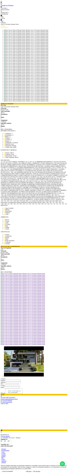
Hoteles (3, 456)
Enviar (2, 394)
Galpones (3, 461)
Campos (3, 455)
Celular (2, 385)
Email (2, 387)
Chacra (3, 459)
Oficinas (3, 462)
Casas (2, 452)
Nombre (3, 380)
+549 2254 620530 (7, 402)
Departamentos (5, 450)
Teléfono (3, 382)
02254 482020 (6, 436)
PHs (2, 458)
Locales (3, 453)
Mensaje (3, 393)
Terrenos (3, 449)
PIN (2, 384)
